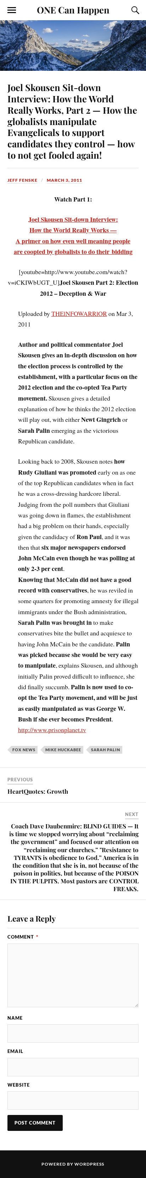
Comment (22, 937)
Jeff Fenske (22, 180)
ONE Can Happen (73, 10)
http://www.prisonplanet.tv (52, 729)
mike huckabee (63, 749)
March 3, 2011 (64, 180)
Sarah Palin (105, 749)
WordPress (89, 1164)
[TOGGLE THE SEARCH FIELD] (134, 10)
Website (18, 1085)
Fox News (23, 749)
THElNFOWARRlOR (79, 313)
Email (15, 1051)
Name (15, 1018)
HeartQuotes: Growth (37, 791)
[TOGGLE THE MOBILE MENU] (11, 10)
